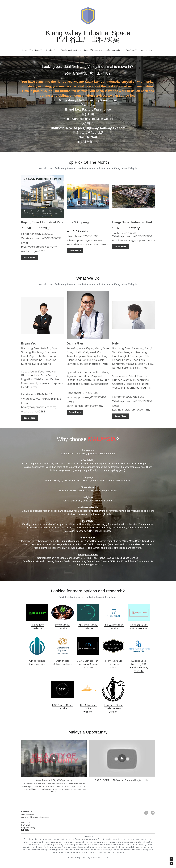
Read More (29, 257)
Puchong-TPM (139, 664)
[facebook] (146, 813)
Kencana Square (88, 664)
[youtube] (153, 813)
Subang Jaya (138, 660)
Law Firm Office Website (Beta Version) (113, 708)
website (88, 667)
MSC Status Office (62, 705)
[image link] (37, 613)
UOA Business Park (88, 660)
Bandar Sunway (139, 667)
